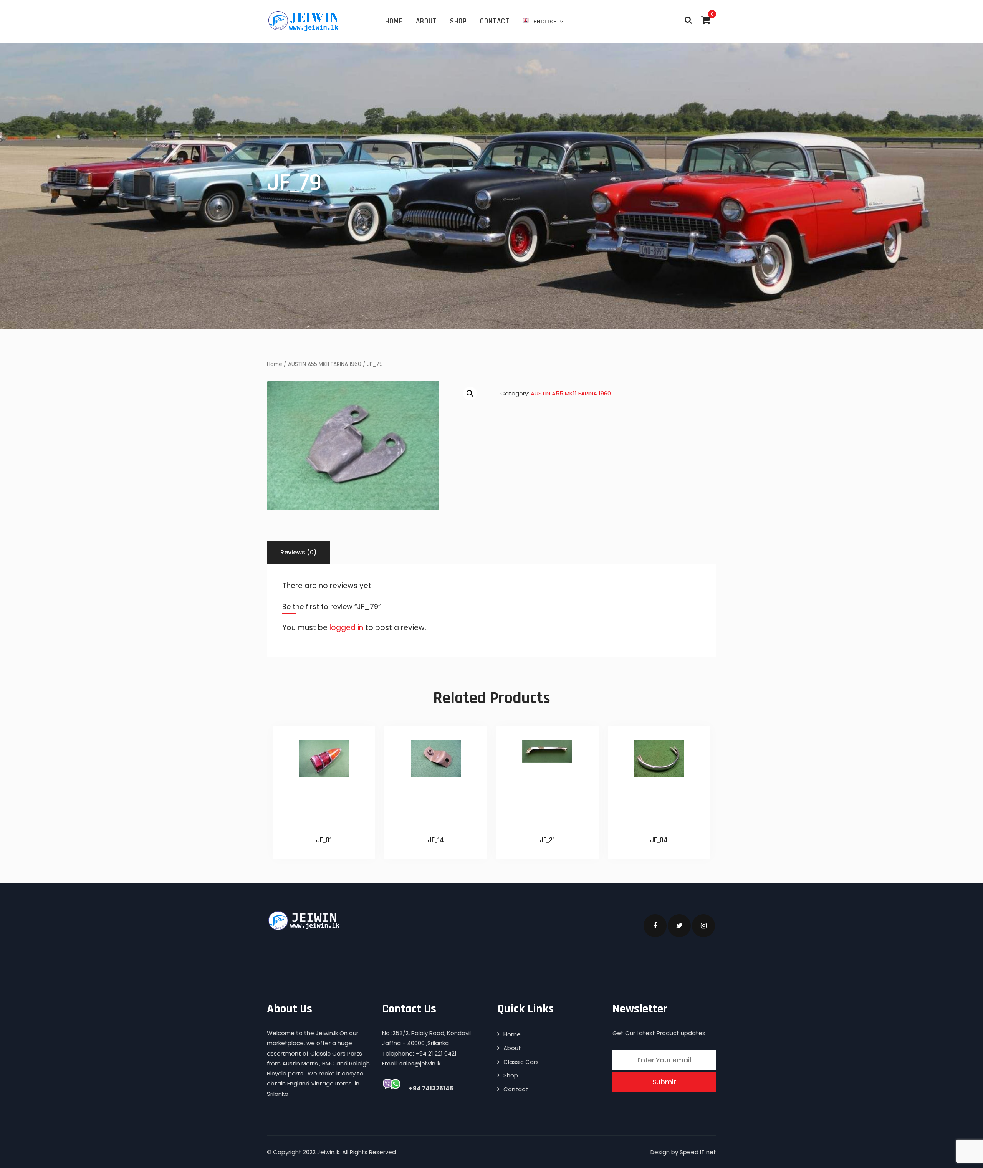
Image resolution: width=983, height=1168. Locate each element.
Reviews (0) (298, 552)
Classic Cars (521, 1062)
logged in (346, 627)
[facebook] (655, 925)
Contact (495, 21)
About (426, 21)
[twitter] (679, 925)
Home (394, 21)
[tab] (298, 552)
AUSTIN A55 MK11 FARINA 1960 (324, 364)
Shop (458, 21)
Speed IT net (698, 1152)
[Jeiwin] (304, 20)
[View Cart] (705, 20)
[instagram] (703, 925)
